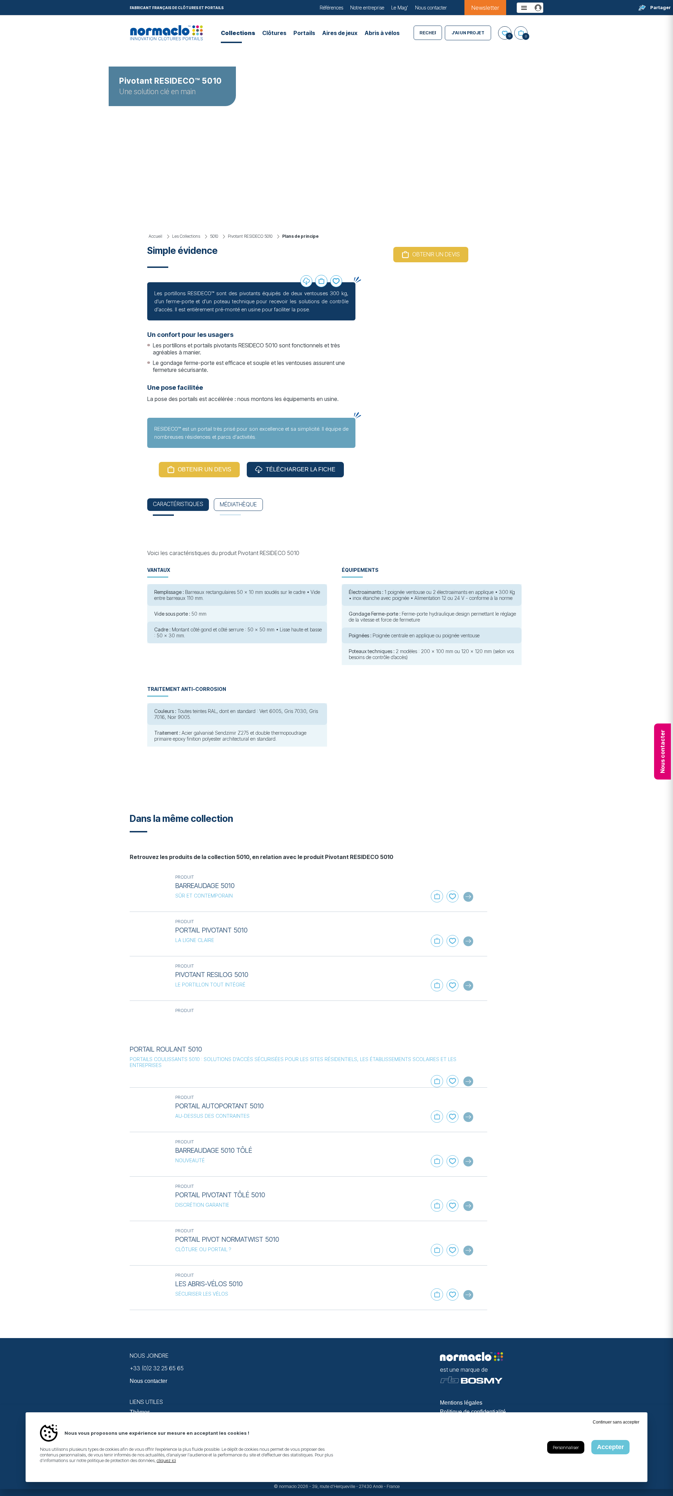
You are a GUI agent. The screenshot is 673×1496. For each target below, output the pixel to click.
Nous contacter (431, 8)
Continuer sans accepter (616, 1422)
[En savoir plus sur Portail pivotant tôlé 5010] (149, 1199)
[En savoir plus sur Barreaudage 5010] (149, 889)
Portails (304, 32)
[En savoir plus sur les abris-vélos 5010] (149, 1288)
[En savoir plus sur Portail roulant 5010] (149, 1023)
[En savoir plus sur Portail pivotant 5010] (149, 934)
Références (331, 8)
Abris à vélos (382, 32)
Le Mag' (399, 8)
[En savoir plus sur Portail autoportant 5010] (149, 1110)
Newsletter (485, 7)
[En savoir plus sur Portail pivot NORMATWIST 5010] (149, 1243)
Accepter (610, 1446)
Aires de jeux (340, 32)
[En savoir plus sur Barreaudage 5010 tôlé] (149, 1154)
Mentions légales (461, 1403)
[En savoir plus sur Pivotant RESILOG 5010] (149, 978)
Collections (238, 32)
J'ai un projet (467, 32)
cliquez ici (166, 1460)
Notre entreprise (367, 8)
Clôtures (274, 32)
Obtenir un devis (204, 469)
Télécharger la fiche (300, 469)
